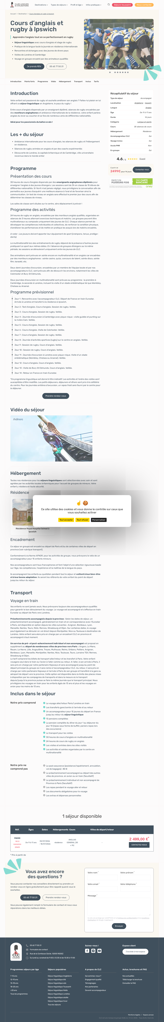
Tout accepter (66, 520)
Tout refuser (82, 520)
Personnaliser (98, 520)
